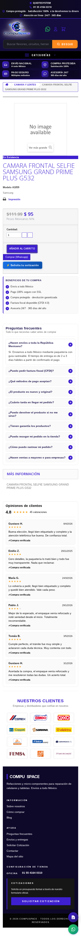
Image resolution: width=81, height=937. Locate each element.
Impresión (14, 199)
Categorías (41, 55)
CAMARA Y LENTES (25, 84)
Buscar (67, 44)
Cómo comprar (15, 812)
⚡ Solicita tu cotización (22, 265)
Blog (9, 817)
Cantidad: (12, 229)
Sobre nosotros (16, 806)
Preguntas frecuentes (19, 834)
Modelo (7, 187)
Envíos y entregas (17, 839)
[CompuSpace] (23, 29)
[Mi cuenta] (55, 29)
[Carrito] (63, 29)
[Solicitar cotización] (73, 917)
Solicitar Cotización (18, 845)
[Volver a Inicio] (6, 84)
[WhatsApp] (47, 29)
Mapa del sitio (15, 856)
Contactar (12, 850)
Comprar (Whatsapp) (16, 257)
